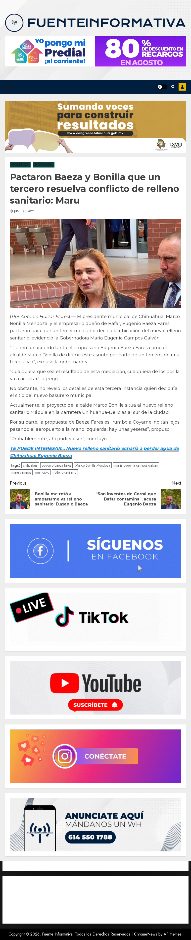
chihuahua (30, 465)
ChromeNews (145, 934)
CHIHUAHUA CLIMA (95, 900)
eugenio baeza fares (56, 465)
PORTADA (43, 164)
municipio (42, 472)
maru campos (21, 472)
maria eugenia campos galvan (136, 465)
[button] (8, 87)
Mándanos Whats (182, 87)
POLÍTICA (20, 164)
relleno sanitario (64, 472)
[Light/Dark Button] (162, 86)
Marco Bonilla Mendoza (92, 465)
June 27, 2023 (24, 212)
